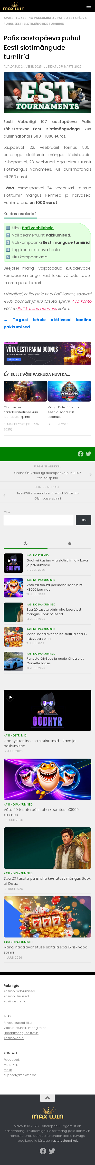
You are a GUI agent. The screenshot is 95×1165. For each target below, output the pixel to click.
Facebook (11, 1059)
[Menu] (89, 6)
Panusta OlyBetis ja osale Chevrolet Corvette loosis (55, 660)
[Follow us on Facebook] (81, 454)
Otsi (7, 512)
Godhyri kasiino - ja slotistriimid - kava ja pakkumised (57, 562)
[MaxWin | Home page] (17, 6)
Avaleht (11, 18)
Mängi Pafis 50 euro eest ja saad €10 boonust (63, 412)
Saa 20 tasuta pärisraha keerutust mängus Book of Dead (54, 611)
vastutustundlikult (64, 1140)
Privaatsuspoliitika (18, 1022)
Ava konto (81, 301)
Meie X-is (11, 1064)
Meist (8, 1070)
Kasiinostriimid (38, 555)
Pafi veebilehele (38, 228)
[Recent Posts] (26, 544)
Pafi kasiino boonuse (37, 308)
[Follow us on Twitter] (88, 454)
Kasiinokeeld (14, 1038)
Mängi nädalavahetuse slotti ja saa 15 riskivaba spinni (57, 636)
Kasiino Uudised (16, 996)
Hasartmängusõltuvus (21, 1033)
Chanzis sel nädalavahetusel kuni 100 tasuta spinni (21, 412)
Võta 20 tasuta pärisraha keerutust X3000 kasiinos (54, 587)
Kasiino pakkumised (37, 18)
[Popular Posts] (69, 544)
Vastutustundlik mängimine (25, 1027)
